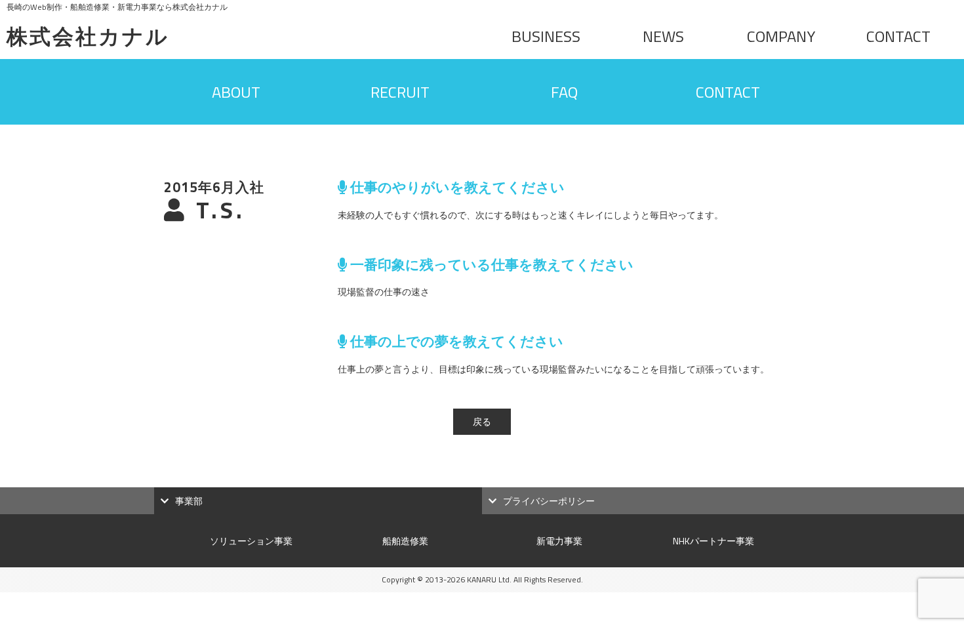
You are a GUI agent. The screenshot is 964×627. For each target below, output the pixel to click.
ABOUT (236, 92)
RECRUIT (400, 92)
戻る (482, 421)
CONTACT (898, 36)
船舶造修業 (405, 541)
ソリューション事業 (251, 541)
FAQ (564, 92)
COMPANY (781, 36)
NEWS (663, 36)
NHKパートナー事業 (713, 541)
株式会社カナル (88, 36)
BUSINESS (546, 36)
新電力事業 (559, 541)
